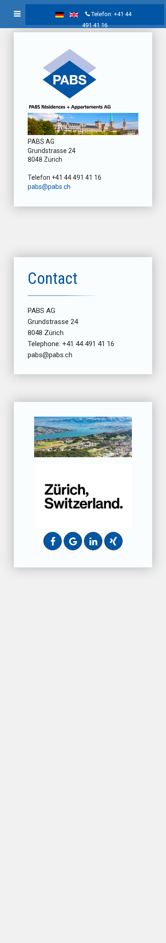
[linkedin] (93, 541)
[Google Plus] (73, 541)
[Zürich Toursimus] (83, 496)
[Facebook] (52, 541)
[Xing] (113, 541)
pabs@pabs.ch (49, 186)
